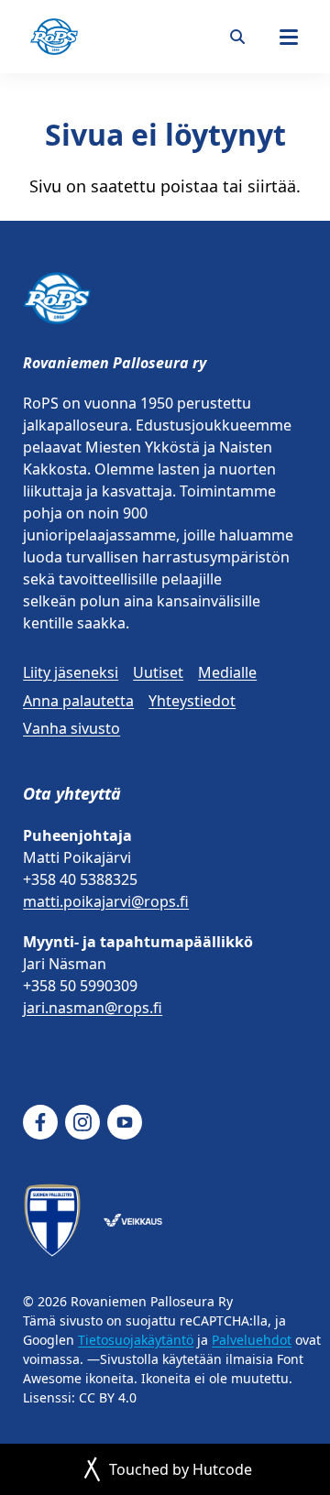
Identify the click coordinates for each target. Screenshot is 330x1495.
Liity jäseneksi (70, 672)
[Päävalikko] (288, 36)
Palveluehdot (252, 1339)
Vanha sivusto (71, 728)
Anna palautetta (78, 701)
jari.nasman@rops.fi (92, 1008)
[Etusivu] (54, 36)
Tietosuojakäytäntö (135, 1339)
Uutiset (158, 672)
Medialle (227, 672)
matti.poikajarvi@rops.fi (106, 901)
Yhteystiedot (192, 701)
